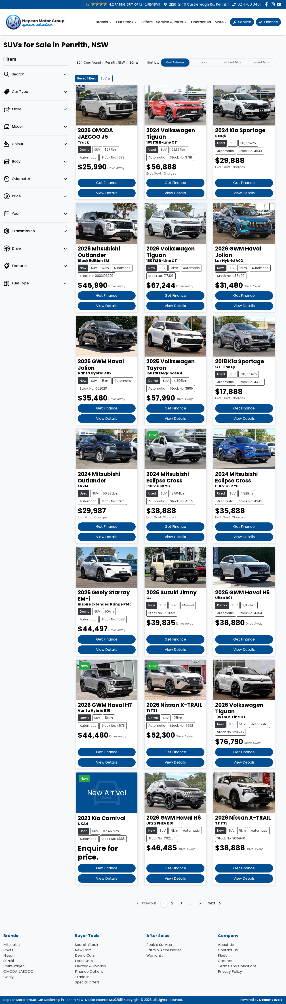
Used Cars (84, 960)
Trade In (82, 976)
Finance (270, 22)
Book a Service (159, 944)
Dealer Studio (271, 1000)
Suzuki (8, 960)
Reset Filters (86, 78)
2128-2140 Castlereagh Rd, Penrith (199, 4)
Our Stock (124, 22)
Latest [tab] (204, 62)
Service (244, 22)
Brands (102, 22)
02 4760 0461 (249, 4)
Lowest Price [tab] (261, 62)
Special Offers (87, 982)
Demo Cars (85, 955)
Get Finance (107, 182)
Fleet (222, 955)
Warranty (154, 955)
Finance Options (89, 971)
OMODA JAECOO (18, 971)
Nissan (9, 955)
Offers (147, 22)
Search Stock (86, 944)
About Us (226, 944)
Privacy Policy (230, 971)
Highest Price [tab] (232, 62)
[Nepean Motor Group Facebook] (267, 4)
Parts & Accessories (163, 950)
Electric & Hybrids (90, 966)
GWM (8, 950)
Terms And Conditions (237, 966)
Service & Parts (169, 22)
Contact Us (201, 22)
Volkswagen (14, 966)
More (219, 22)
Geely (8, 976)
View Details (106, 193)
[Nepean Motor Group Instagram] (274, 4)
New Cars (83, 950)
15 (199, 903)
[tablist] (218, 62)
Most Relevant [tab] (175, 62)
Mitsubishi (11, 944)
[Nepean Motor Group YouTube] (280, 4)
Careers (225, 960)
